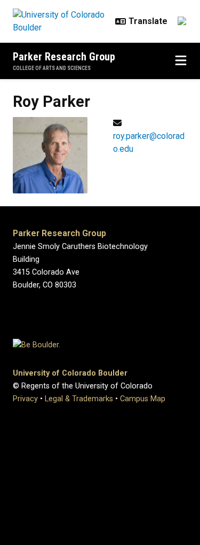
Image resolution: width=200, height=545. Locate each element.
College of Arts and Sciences (52, 68)
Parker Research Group (64, 56)
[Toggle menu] (180, 61)
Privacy (25, 398)
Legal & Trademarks (79, 398)
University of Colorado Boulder (70, 373)
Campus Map (142, 398)
